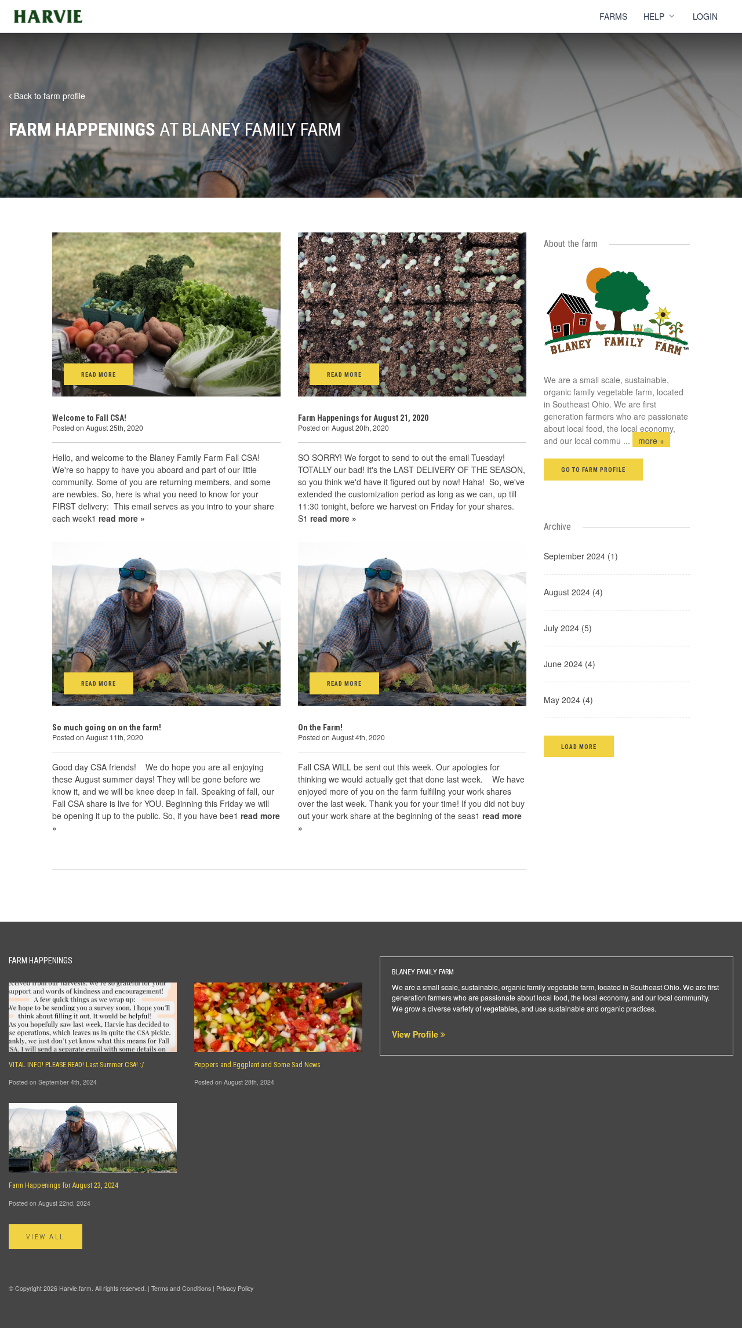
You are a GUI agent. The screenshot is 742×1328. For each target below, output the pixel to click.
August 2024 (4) (573, 592)
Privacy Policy (234, 1288)
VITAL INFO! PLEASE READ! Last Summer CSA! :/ (76, 1065)
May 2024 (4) (568, 699)
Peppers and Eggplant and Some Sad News (257, 1065)
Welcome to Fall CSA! (89, 418)
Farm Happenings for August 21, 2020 (363, 418)
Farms (613, 16)
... (643, 440)
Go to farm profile (593, 470)
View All (45, 1237)
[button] (579, 746)
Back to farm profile (48, 95)
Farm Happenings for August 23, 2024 (63, 1185)
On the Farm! (320, 727)
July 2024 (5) (568, 628)
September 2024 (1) (581, 556)
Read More (98, 375)
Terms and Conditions (181, 1288)
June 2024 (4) (569, 664)
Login (705, 16)
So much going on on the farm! (106, 727)
